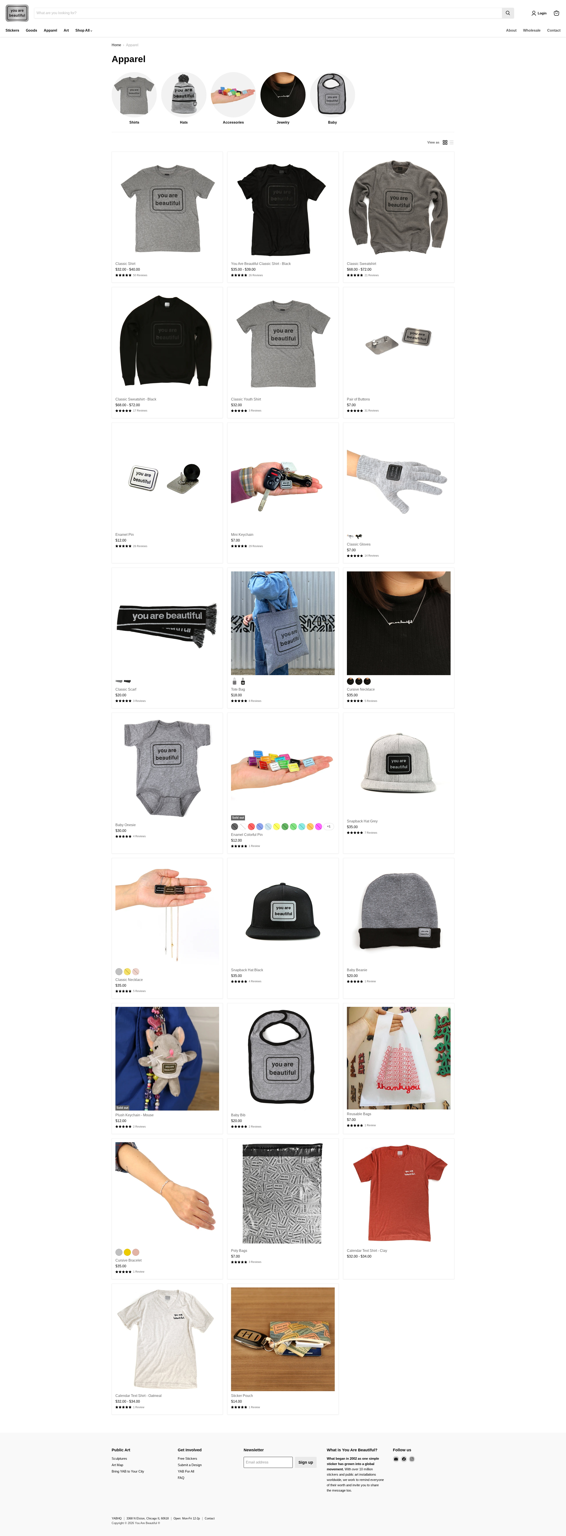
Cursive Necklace (361, 689)
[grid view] (445, 142)
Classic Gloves (359, 544)
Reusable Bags (359, 1114)
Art (66, 30)
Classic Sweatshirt (361, 264)
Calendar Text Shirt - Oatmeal (138, 1396)
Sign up (305, 1462)
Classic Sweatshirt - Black (135, 399)
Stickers (12, 30)
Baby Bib (238, 1115)
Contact (553, 30)
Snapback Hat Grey (362, 821)
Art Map (117, 1465)
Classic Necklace (129, 980)
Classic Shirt (125, 264)
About (511, 30)
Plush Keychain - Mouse (134, 1115)
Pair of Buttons (358, 399)
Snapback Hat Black (247, 970)
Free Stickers (187, 1458)
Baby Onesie (125, 825)
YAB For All (186, 1471)
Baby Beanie (357, 970)
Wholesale (532, 30)
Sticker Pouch (242, 1396)
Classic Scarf (125, 689)
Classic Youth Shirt (246, 399)
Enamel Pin (124, 534)
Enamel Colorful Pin (247, 835)
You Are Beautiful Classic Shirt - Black (261, 264)
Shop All (82, 30)
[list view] (451, 142)
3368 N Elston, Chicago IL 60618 (147, 1518)
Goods (31, 30)
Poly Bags (239, 1251)
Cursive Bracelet (128, 1260)
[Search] (508, 13)
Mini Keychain (242, 534)
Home (116, 45)
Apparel (50, 30)
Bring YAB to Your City (128, 1471)
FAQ (181, 1478)
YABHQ (117, 1518)
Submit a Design (190, 1465)
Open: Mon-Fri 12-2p (187, 1518)
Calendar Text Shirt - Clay (367, 1251)
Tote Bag (238, 689)
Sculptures (119, 1458)
